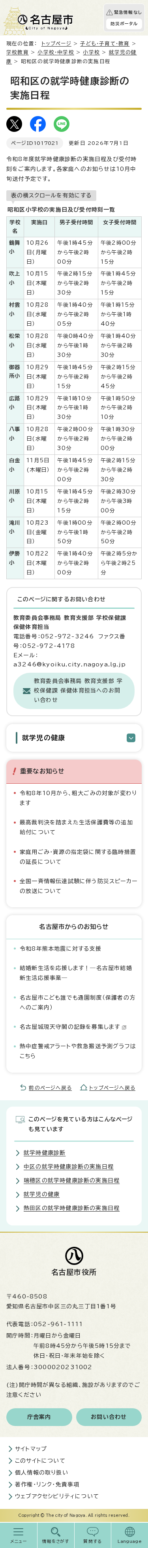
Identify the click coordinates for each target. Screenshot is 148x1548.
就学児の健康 (43, 737)
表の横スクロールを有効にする (51, 195)
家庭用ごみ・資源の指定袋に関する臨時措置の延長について (78, 857)
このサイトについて (40, 1461)
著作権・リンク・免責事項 (47, 1484)
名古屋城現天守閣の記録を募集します (70, 1027)
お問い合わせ (109, 1417)
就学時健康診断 (45, 1153)
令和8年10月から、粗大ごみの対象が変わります (78, 798)
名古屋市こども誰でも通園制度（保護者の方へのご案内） (77, 1002)
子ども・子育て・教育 (104, 43)
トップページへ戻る (112, 1087)
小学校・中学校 (55, 52)
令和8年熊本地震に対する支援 (60, 948)
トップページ (56, 43)
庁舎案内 (39, 1417)
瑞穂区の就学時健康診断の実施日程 (72, 1180)
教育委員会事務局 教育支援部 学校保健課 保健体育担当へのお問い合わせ (78, 690)
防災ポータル (124, 24)
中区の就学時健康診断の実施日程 (69, 1166)
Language (130, 1541)
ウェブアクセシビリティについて (57, 1496)
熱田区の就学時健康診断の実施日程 (72, 1208)
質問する (92, 1541)
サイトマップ (31, 1449)
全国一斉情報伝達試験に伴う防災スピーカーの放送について (78, 886)
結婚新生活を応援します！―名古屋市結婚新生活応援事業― (76, 973)
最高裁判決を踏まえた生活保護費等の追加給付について (76, 827)
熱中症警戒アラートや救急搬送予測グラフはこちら (78, 1051)
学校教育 (17, 52)
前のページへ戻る (50, 1087)
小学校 (91, 52)
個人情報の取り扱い (41, 1472)
